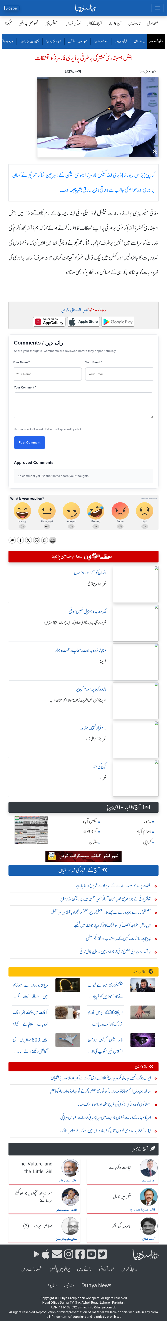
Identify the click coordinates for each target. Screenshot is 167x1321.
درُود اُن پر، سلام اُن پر (91, 689)
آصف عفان (148, 1239)
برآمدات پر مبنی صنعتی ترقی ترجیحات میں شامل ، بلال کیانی (115, 951)
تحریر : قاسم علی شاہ (96, 739)
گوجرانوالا (90, 832)
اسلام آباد (144, 832)
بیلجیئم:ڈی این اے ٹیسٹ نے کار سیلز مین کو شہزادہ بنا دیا (105, 996)
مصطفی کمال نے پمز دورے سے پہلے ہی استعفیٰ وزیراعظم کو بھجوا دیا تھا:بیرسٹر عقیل (101, 912)
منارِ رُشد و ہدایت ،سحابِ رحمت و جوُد (80, 650)
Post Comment (29, 442)
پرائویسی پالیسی (60, 1269)
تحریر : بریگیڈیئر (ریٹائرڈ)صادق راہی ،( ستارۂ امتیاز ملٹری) (75, 622)
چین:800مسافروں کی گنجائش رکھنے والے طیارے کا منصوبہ (30, 1051)
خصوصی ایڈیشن (29, 23)
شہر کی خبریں (73, 23)
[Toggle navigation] (157, 8)
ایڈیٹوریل (121, 41)
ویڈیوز (52, 1286)
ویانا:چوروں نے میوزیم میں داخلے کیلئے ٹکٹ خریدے (30, 996)
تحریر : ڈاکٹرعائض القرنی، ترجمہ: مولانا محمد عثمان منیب (78, 700)
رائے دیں (84, 1269)
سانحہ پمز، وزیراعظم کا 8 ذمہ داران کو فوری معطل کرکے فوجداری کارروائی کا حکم (100, 1091)
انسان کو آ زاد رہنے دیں (90, 573)
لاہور (147, 821)
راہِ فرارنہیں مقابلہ (93, 728)
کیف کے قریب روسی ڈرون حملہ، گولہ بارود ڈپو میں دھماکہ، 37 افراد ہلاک (105, 1130)
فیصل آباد (90, 821)
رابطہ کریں (129, 1269)
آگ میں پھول (122, 1197)
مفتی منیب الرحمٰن (66, 1239)
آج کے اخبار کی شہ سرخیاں (79, 870)
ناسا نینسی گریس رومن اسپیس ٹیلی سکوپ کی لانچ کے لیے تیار (105, 1051)
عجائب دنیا (101, 41)
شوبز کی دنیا (53, 41)
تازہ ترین (134, 23)
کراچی (147, 842)
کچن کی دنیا (99, 767)
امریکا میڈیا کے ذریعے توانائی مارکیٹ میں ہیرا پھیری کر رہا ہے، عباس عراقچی (105, 1117)
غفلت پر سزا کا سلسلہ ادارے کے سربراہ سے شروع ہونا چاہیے (113, 885)
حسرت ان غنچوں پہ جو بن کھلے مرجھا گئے (33, 1197)
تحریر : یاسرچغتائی (97, 584)
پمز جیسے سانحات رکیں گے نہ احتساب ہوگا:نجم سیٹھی (118, 938)
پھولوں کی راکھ (121, 1226)
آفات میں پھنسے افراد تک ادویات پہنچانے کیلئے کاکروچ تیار (30, 1024)
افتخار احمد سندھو (67, 1210)
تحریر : (103, 661)
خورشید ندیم (148, 1180)
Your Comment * (25, 387)
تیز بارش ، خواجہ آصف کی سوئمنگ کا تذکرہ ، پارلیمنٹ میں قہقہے (112, 925)
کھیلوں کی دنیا (29, 41)
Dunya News (96, 1286)
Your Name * (21, 362)
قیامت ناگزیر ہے (120, 1168)
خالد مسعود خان (68, 1180)
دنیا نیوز (68, 1286)
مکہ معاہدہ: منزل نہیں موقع (87, 611)
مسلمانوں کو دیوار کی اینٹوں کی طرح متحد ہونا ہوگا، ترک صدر (114, 1104)
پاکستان (139, 41)
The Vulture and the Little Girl (35, 1168)
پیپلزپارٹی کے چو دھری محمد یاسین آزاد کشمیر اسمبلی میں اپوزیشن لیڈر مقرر (105, 899)
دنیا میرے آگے (77, 41)
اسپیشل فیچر (52, 23)
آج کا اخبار (115, 23)
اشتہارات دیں (32, 1269)
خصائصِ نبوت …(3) (37, 1226)
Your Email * (93, 362)
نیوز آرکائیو (106, 1269)
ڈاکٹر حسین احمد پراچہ (142, 1209)
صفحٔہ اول (153, 23)
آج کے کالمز (94, 23)
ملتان (93, 842)
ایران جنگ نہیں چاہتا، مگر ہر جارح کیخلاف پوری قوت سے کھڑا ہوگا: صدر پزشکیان (101, 1078)
